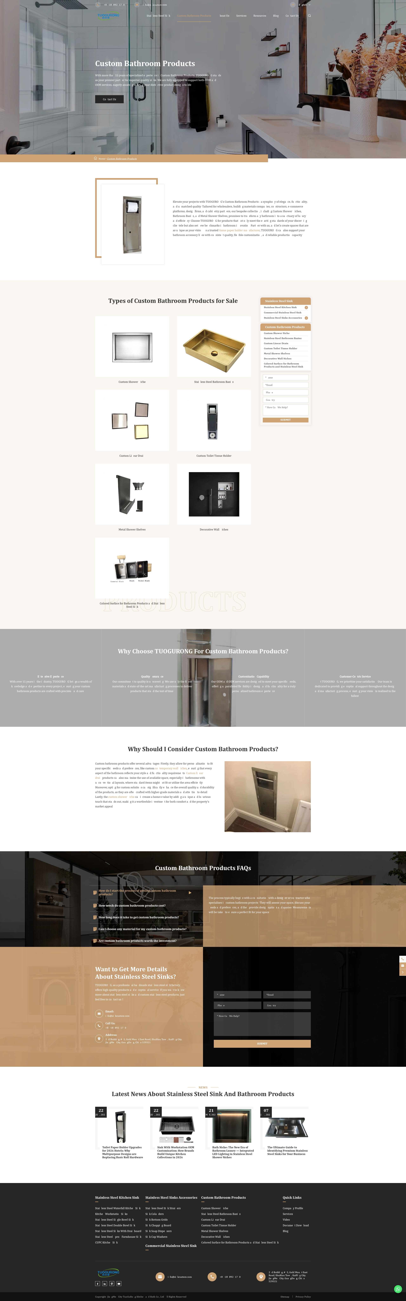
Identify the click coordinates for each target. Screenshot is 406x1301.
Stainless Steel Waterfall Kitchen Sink (118, 1208)
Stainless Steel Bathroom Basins (214, 381)
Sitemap (285, 1296)
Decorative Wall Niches (214, 529)
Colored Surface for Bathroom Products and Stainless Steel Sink (132, 605)
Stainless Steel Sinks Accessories (283, 318)
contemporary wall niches (171, 768)
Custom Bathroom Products (194, 15)
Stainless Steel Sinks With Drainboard (118, 1231)
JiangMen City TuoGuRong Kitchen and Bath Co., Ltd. (135, 1296)
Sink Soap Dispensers (158, 1231)
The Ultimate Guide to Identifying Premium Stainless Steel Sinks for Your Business (287, 1151)
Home (102, 158)
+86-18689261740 (114, 4)
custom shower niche (121, 796)
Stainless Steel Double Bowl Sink (115, 1225)
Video (286, 1219)
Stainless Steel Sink (158, 15)
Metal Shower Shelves (132, 529)
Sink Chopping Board (158, 1225)
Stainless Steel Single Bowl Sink (114, 1219)
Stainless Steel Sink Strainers (163, 1208)
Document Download (296, 1225)
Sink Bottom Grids (156, 1219)
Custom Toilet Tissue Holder (213, 455)
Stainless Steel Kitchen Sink (280, 307)
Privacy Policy (303, 1296)
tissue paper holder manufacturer (239, 230)
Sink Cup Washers (156, 1236)
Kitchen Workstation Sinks (111, 1214)
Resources (259, 15)
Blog (276, 15)
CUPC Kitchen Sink (106, 1242)
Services (241, 15)
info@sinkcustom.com (155, 4)
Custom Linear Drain (132, 455)
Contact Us (292, 15)
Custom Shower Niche (132, 381)
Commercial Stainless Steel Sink (282, 312)
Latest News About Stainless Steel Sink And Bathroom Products (203, 1094)
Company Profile (293, 1208)
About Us (223, 15)
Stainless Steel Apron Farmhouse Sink (118, 1236)
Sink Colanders (154, 1214)
